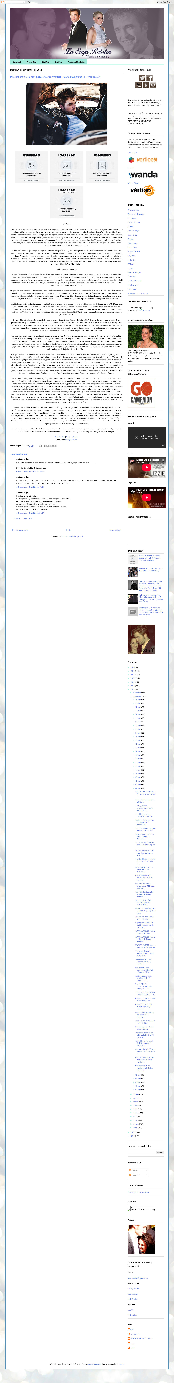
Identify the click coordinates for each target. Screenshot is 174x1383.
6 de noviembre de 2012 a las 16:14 (30, 471)
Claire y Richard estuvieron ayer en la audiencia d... (144, 808)
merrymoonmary (94, 1364)
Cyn (132, 1329)
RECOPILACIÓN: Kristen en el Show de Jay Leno (145, 946)
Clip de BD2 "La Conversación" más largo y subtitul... (143, 986)
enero (135, 1127)
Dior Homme (133, 243)
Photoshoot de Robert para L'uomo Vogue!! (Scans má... (145, 910)
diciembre (137, 692)
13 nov (138, 762)
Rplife (75, 436)
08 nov (138, 781)
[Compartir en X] (50, 446)
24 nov (138, 721)
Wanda (130, 167)
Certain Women (134, 222)
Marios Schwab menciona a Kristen (145, 800)
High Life (131, 255)
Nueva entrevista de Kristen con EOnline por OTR (144, 1067)
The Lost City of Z (135, 280)
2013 (133, 685)
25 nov (138, 718)
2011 (133, 1132)
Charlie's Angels (134, 230)
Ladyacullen (132, 1315)
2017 (133, 671)
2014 (133, 682)
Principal (17, 61)
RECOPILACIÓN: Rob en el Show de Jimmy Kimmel (145, 939)
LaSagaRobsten (71, 439)
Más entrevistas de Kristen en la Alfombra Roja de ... (145, 1051)
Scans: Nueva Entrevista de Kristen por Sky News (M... (144, 1043)
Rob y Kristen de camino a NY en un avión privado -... (145, 793)
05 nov (138, 1075)
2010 (133, 1136)
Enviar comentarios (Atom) (72, 536)
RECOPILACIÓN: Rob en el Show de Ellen (145, 932)
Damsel (130, 239)
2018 (133, 667)
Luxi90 (130, 1310)
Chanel (130, 226)
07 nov (138, 784)
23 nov (138, 725)
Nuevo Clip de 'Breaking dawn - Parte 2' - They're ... (144, 836)
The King (131, 276)
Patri (132, 1343)
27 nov (138, 710)
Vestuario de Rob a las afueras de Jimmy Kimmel (143, 1006)
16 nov (138, 751)
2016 (133, 674)
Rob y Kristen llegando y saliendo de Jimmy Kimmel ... (144, 894)
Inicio (68, 530)
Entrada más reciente (20, 530)
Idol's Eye (132, 260)
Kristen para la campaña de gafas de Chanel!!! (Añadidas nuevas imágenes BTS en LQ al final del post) (151, 611)
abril (135, 1116)
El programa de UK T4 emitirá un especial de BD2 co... (144, 924)
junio (135, 1109)
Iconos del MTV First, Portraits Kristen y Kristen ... (143, 961)
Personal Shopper (134, 272)
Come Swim (132, 235)
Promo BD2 (31, 61)
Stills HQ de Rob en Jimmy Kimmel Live (144, 815)
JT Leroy (131, 264)
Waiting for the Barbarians (138, 293)
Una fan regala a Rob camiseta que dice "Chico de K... (143, 902)
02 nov (138, 1086)
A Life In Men (133, 210)
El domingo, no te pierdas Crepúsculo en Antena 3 (145, 993)
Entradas (134, 1170)
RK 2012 (45, 61)
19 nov (138, 740)
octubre (136, 1094)
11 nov (138, 769)
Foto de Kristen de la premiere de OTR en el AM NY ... (145, 885)
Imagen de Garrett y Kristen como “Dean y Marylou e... (144, 953)
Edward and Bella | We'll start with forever (144, 917)
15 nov (138, 755)
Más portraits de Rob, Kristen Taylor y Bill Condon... (144, 877)
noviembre (137, 696)
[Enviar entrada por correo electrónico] (40, 445)
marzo (135, 1120)
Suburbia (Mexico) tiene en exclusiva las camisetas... (144, 869)
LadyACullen (133, 1299)
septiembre (137, 1098)
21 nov (138, 733)
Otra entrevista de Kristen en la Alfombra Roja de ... (145, 844)
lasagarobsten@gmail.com (138, 1278)
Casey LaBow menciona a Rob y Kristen (145, 1021)
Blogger (121, 1364)
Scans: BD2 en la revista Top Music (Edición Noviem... (144, 1059)
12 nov (138, 766)
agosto (136, 1101)
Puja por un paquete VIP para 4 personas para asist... (144, 853)
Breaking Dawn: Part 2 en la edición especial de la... (145, 861)
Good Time (132, 247)
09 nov (138, 777)
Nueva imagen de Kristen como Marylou (144, 1027)
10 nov (138, 773)
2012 (133, 689)
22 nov (138, 729)
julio (135, 1105)
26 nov (138, 714)
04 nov (138, 1078)
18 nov (138, 744)
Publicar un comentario (23, 518)
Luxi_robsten (133, 1294)
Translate (146, 310)
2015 (133, 678)
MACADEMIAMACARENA (141, 1338)
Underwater (132, 289)
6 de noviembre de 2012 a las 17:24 (30, 487)
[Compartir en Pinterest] (55, 446)
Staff (132, 1348)
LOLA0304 (134, 1334)
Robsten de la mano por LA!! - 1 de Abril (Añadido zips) (151, 569)
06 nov (138, 788)
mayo (135, 1112)
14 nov (138, 758)
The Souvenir (133, 285)
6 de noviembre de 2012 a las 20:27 (30, 513)
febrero (136, 1124)
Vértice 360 (132, 152)
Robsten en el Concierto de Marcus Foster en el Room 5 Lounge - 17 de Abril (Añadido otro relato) (151, 598)
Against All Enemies (136, 214)
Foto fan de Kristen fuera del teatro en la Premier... (144, 1014)
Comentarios (136, 1175)
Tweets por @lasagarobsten (138, 1192)
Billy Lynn (132, 218)
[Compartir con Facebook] (53, 446)
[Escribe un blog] (47, 446)
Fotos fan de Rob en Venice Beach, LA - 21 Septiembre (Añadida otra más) (149, 557)
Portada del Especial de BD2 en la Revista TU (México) (144, 1035)
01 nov (138, 1089)
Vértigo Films (133, 183)
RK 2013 (58, 61)
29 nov (138, 703)
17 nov (138, 747)
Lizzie (130, 268)
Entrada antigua (115, 530)
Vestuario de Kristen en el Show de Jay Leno (145, 999)
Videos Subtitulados (76, 61)
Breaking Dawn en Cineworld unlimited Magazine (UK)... (144, 969)
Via (63, 436)
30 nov (138, 699)
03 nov (138, 1082)
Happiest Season (134, 251)
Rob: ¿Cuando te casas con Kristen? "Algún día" (145, 829)
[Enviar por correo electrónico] (45, 446)
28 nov (138, 707)
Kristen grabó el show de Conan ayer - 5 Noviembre (144, 822)
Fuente (57, 436)
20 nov (138, 736)
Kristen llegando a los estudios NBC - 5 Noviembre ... (143, 978)
